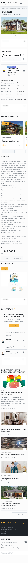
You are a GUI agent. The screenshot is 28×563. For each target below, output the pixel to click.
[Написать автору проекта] (24, 71)
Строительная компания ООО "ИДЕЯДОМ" (13, 70)
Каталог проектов (7, 528)
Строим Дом (9, 3)
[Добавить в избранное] (24, 59)
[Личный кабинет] (21, 3)
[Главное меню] (25, 3)
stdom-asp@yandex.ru (10, 542)
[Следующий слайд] (20, 151)
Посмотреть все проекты (11, 75)
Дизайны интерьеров (8, 530)
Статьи (3, 532)
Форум (3, 534)
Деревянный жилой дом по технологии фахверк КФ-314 (11, 140)
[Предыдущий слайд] (8, 151)
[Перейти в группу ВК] (25, 542)
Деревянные (6, 137)
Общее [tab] (4, 269)
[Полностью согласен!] (18, 340)
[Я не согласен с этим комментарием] (24, 340)
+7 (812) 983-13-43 (8, 545)
